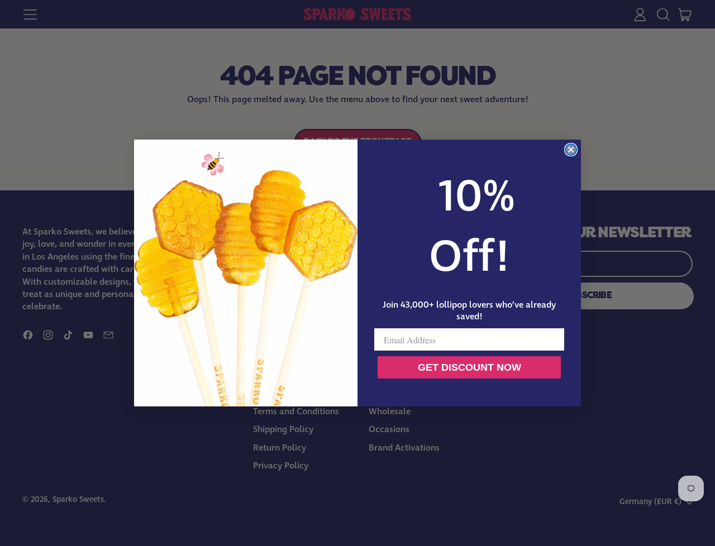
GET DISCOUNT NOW (469, 367)
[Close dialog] (570, 149)
